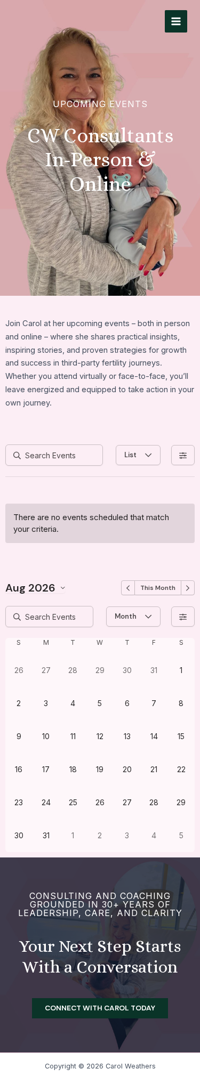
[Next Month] (187, 588)
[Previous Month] (128, 588)
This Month (157, 588)
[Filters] (183, 455)
